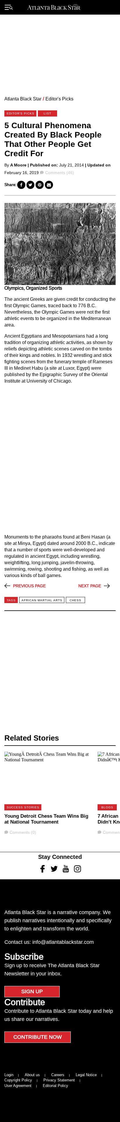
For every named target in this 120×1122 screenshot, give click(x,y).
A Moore (18, 165)
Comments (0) (22, 832)
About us (32, 1075)
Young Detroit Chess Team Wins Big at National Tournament (46, 819)
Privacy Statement (59, 1080)
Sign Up (32, 991)
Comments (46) (59, 172)
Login (8, 1075)
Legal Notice (86, 1075)
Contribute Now (37, 1037)
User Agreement (17, 1085)
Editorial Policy (55, 1085)
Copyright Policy (18, 1080)
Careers (57, 1075)
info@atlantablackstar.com (63, 942)
